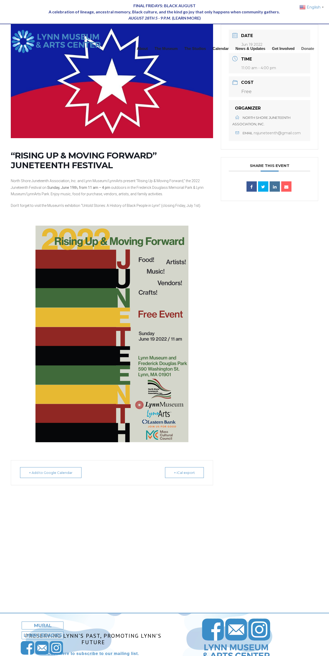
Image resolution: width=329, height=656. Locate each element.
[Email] (286, 186)
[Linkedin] (275, 186)
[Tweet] (263, 186)
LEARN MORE (186, 17)
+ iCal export (184, 473)
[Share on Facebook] (251, 186)
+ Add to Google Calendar (50, 473)
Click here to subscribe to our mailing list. (93, 653)
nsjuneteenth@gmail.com (277, 133)
